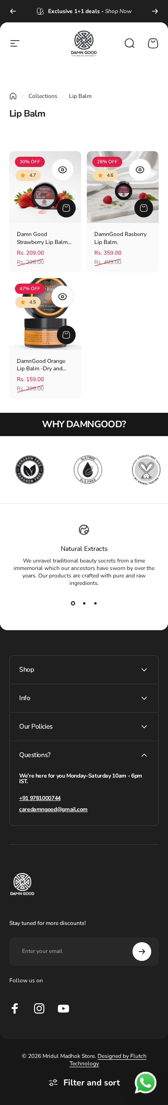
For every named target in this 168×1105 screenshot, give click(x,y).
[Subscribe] (142, 951)
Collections (42, 96)
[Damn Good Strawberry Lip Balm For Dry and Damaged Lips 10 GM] (45, 187)
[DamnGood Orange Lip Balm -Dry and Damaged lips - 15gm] (45, 314)
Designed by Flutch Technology (108, 1059)
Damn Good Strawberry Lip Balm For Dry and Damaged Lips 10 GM (44, 238)
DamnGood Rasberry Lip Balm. (120, 238)
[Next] (155, 11)
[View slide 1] (72, 603)
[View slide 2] (84, 603)
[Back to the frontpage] (13, 96)
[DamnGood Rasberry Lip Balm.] (123, 187)
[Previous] (13, 11)
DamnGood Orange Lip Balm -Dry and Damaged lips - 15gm (44, 365)
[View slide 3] (95, 603)
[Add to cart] (66, 208)
